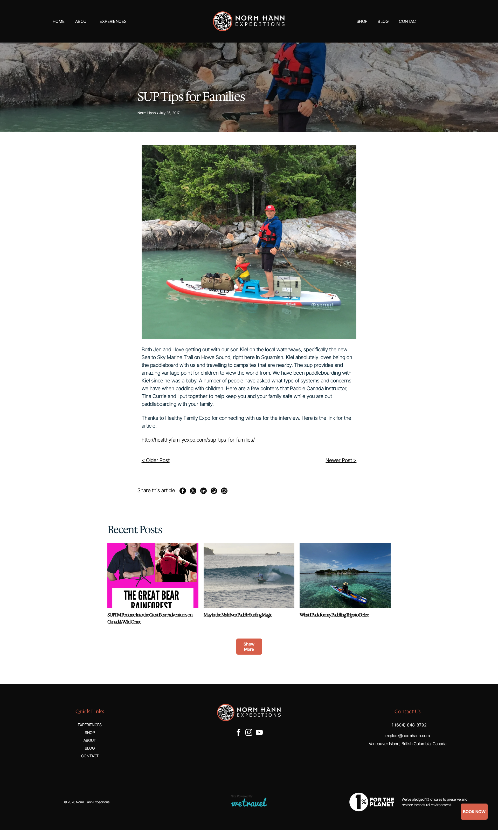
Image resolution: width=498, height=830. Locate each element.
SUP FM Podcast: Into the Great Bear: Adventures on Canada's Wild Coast (149, 618)
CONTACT (90, 755)
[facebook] (238, 733)
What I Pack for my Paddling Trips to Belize (334, 615)
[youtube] (259, 733)
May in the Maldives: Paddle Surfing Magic (238, 615)
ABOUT (90, 740)
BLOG (90, 748)
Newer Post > (341, 460)
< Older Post (156, 460)
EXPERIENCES (90, 724)
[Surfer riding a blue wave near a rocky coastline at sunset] (249, 575)
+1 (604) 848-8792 (408, 725)
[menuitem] (58, 21)
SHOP (90, 732)
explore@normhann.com (407, 735)
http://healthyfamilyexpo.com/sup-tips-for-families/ (198, 440)
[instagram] (249, 733)
